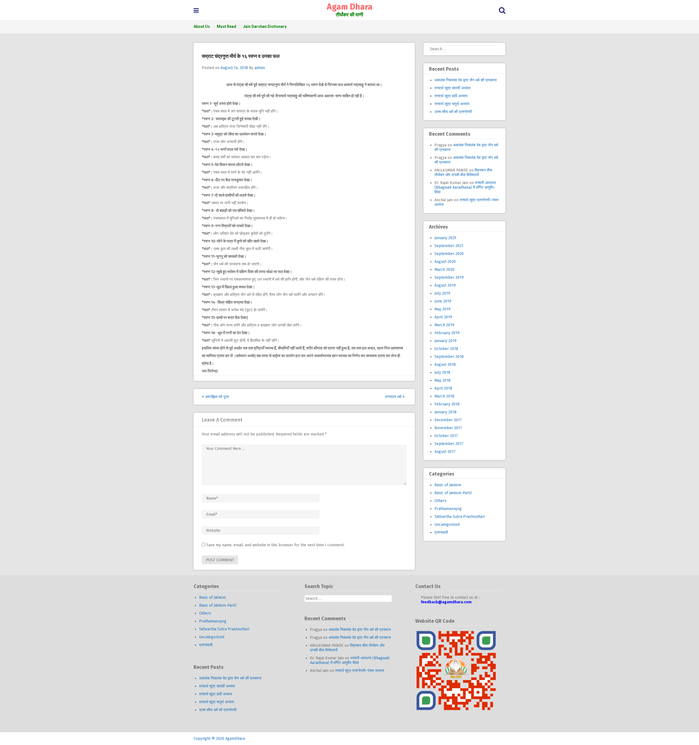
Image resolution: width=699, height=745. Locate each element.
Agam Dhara (349, 7)
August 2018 (445, 364)
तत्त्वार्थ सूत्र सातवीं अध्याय (452, 88)
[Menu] (196, 10)
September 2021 (448, 246)
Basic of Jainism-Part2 (453, 493)
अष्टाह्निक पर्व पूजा (216, 396)
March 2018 (444, 396)
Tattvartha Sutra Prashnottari (459, 516)
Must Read (226, 26)
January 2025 (445, 238)
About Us (202, 26)
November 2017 (448, 428)
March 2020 (444, 269)
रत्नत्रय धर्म (393, 396)
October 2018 (446, 348)
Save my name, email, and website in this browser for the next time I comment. (275, 545)
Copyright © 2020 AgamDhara (219, 738)
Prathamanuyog (448, 508)
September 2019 (449, 277)
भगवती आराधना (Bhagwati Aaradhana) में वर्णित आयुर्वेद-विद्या (465, 187)
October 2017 (446, 436)
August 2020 (445, 261)
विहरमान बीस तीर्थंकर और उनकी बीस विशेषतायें (463, 172)
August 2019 (445, 285)
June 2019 (442, 301)
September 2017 (448, 443)
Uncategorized (447, 524)
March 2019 (444, 325)
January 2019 (445, 341)
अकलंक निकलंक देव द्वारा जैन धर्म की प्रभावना (465, 80)
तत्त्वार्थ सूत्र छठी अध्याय (450, 96)
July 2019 (442, 293)
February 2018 (447, 404)
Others (440, 500)
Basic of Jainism (447, 485)
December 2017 (448, 420)
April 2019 (443, 317)
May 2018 (442, 380)
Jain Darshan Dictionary (264, 26)
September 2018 (449, 356)
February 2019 (447, 333)
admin (259, 68)
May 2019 (442, 309)
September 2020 (449, 253)
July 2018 (442, 372)
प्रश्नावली (441, 532)
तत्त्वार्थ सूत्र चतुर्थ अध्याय (451, 104)
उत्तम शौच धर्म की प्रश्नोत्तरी (453, 111)
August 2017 (444, 451)
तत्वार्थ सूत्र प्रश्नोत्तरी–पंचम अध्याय (359, 670)
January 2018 (445, 412)
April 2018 (443, 388)
